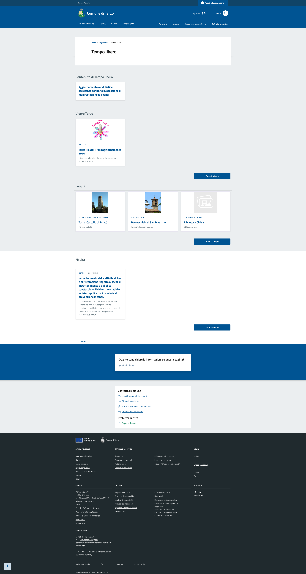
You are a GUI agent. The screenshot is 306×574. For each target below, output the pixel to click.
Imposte (176, 23)
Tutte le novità (212, 327)
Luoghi (196, 472)
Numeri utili (80, 523)
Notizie (81, 273)
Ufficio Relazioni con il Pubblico (88, 515)
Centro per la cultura (193, 217)
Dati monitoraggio (83, 564)
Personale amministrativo (86, 471)
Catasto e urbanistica (123, 467)
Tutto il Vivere (212, 176)
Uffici (77, 479)
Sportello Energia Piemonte (126, 507)
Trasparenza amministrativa (195, 23)
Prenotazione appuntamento (165, 512)
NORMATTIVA (120, 511)
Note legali (158, 496)
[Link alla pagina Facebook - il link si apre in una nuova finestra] (202, 13)
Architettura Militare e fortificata (93, 217)
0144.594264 (88, 501)
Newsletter (198, 495)
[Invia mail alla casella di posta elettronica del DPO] (88, 536)
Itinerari (82, 144)
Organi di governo (83, 467)
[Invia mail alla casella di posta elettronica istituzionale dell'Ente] (91, 508)
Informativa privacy (162, 492)
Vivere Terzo (128, 23)
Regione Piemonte (84, 3)
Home (93, 42)
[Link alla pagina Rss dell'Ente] (199, 491)
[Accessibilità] (7, 566)
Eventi (196, 476)
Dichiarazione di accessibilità (165, 499)
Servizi (114, 23)
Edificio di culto (137, 217)
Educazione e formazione (164, 456)
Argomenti (103, 42)
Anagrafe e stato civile (124, 460)
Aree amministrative (84, 456)
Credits (120, 564)
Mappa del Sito (140, 564)
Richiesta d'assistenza (163, 515)
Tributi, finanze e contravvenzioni (167, 463)
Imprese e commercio (162, 460)
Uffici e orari (80, 519)
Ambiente (119, 456)
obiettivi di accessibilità (124, 499)
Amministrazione (86, 23)
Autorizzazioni (120, 463)
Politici (78, 475)
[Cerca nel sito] (224, 13)
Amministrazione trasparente (166, 503)
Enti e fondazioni (82, 463)
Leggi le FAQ (159, 506)
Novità (103, 23)
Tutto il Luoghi (212, 241)
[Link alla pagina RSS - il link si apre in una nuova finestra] (205, 13)
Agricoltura (163, 23)
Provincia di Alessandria (124, 496)
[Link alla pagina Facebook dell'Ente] (195, 491)
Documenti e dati (82, 460)
